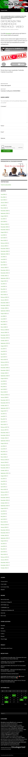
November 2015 (4, 467)
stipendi (11, 744)
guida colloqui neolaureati (10, 739)
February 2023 (4, 243)
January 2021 (4, 300)
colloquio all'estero (20, 726)
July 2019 (3, 348)
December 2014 (4, 497)
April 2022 (3, 264)
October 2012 (4, 568)
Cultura (2, 633)
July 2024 (3, 218)
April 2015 (3, 486)
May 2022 (3, 262)
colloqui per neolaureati (17, 728)
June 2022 (3, 259)
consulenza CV (15, 734)
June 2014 (3, 513)
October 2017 (4, 405)
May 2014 (3, 516)
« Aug (2, 704)
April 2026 (3, 199)
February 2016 (4, 459)
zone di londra (8, 749)
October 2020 (4, 308)
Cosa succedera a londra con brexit (16, 736)
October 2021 (4, 275)
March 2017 (3, 424)
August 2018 (4, 378)
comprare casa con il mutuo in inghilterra (15, 730)
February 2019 (4, 362)
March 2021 (3, 294)
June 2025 (3, 205)
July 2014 (3, 511)
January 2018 (4, 397)
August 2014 (4, 508)
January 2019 (4, 365)
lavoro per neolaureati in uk (6, 743)
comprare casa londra (15, 732)
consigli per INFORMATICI (6, 734)
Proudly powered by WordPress (7, 755)
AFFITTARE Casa (5, 604)
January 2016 (4, 462)
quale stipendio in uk (5, 744)
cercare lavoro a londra (16, 725)
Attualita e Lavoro (5, 722)
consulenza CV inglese (5, 736)
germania (3, 739)
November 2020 (4, 305)
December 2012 (4, 562)
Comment (4, 106)
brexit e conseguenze (17, 722)
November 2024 (4, 210)
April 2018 (3, 389)
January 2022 (4, 267)
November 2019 (4, 337)
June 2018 (3, 383)
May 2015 (3, 484)
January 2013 (4, 559)
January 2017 (4, 429)
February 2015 (4, 492)
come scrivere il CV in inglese (20, 729)
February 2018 (4, 394)
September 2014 (4, 505)
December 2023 (4, 226)
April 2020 (3, 324)
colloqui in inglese (13, 726)
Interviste (3, 613)
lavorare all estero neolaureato (18, 740)
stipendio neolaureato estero (6, 747)
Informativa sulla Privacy (6, 648)
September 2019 (4, 343)
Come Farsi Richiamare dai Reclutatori (10, 673)
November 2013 (4, 532)
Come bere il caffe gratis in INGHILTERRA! (10, 89)
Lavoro (3, 742)
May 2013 (3, 549)
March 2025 (3, 208)
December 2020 (4, 302)
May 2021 (3, 289)
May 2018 (3, 386)
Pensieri (3, 636)
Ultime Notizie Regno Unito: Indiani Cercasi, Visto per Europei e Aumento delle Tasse (13, 681)
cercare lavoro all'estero (6, 725)
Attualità (3, 625)
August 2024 (4, 216)
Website (3, 138)
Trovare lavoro (4, 581)
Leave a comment (14, 29)
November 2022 (4, 251)
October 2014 (4, 503)
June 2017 (3, 416)
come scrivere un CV (4, 730)
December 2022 (4, 248)
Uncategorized (18, 747)
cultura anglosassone (13, 737)
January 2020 (4, 332)
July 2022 (3, 256)
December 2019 (4, 335)
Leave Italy (4, 10)
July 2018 (3, 381)
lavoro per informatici (21, 742)
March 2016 (3, 457)
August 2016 (4, 443)
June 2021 (3, 286)
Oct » (25, 704)
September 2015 (4, 473)
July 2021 (3, 283)
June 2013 (3, 546)
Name (2, 125)
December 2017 (4, 400)
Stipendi (3, 589)
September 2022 (4, 254)
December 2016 (4, 432)
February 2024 (4, 224)
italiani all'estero (24, 739)
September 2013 (4, 538)
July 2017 (3, 413)
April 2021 (3, 291)
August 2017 (4, 411)
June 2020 (3, 319)
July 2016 (3, 446)
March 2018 (3, 392)
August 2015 (4, 475)
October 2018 (4, 373)
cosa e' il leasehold (16, 16)
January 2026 (4, 202)
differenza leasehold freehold (16, 17)
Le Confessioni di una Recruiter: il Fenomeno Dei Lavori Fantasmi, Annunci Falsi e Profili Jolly (14, 658)
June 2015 (3, 481)
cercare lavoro (14, 723)
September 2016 (4, 440)
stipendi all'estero (16, 744)
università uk (3, 749)
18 (25, 697)
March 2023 (3, 240)
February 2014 (4, 524)
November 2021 (4, 273)
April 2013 (3, 551)
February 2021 (4, 297)
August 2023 (4, 232)
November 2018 (4, 370)
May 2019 (3, 354)
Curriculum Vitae (5, 586)
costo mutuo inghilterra (5, 737)
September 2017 (4, 408)
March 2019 (3, 359)
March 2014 (3, 522)
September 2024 (4, 213)
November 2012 (4, 565)
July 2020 (3, 316)
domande (8, 33)
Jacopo (8, 29)
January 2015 (4, 494)
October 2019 (4, 340)
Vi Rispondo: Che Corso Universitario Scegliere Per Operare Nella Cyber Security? (12, 662)
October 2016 (4, 438)
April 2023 (3, 237)
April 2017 (3, 421)
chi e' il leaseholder (6, 16)
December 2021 (4, 270)
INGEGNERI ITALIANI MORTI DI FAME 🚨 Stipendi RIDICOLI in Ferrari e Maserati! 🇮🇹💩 (12, 677)
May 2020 (3, 321)
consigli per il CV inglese (14, 733)
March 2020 (3, 327)
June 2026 (3, 194)
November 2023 (4, 229)
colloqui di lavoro (5, 726)
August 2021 (4, 281)
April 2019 (3, 356)
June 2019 (3, 351)
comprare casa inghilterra (6, 732)
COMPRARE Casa (5, 607)
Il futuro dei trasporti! (6, 84)
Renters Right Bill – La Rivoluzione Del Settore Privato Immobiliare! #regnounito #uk (13, 670)
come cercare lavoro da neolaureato (8, 729)
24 (21, 699)
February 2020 (4, 329)
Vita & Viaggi (4, 639)
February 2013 (4, 557)
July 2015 (3, 478)
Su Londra (3, 631)
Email (2, 132)
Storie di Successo (5, 599)
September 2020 (4, 310)
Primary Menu (26, 10)
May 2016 (3, 451)
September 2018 (4, 375)
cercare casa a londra (6, 723)
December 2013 (4, 530)
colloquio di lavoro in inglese (6, 728)
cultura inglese (21, 737)
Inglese (2, 628)
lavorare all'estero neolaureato (7, 740)
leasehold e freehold (6, 18)
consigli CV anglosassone (5, 733)
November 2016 (4, 435)
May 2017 (3, 419)
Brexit (11, 722)
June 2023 (3, 235)
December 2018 (4, 367)
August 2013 (4, 540)
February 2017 (4, 427)
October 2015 (4, 470)
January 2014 (4, 527)
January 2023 (4, 245)
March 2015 (3, 489)
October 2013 (4, 535)
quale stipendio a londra (15, 743)
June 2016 (3, 448)
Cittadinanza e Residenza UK (7, 610)
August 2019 (4, 346)
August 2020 (4, 313)
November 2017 (4, 402)
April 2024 (3, 221)
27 (6, 702)
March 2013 (3, 554)
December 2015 (4, 465)
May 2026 (3, 197)
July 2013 (3, 543)
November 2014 (4, 500)
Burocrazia (3, 615)
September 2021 (4, 278)
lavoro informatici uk (10, 742)
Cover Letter (4, 584)
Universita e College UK (6, 602)
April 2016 (3, 454)
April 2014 (3, 519)
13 (6, 697)
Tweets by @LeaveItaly (6, 184)
